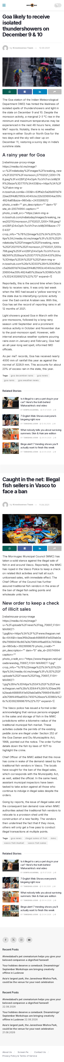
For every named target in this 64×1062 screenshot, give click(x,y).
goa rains (9, 380)
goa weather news (28, 380)
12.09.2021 (44, 48)
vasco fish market (14, 843)
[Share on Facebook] (25, 91)
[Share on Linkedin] (40, 91)
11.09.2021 (44, 504)
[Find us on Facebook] (5, 940)
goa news (42, 375)
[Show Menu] (4, 5)
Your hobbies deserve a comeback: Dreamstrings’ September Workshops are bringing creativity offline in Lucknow (31, 969)
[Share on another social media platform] (55, 91)
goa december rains (22, 375)
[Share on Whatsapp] (9, 91)
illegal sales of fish (36, 838)
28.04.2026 (46, 438)
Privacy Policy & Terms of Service (19, 1056)
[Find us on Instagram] (21, 940)
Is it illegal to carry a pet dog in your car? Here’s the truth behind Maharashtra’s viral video (39, 402)
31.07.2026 (46, 410)
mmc (53, 838)
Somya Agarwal (31, 410)
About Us (7, 1052)
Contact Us (40, 1052)
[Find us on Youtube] (29, 940)
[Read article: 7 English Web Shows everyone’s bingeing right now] (10, 420)
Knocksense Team (23, 48)
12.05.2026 (46, 424)
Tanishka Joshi (30, 424)
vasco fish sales (37, 843)
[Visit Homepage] (32, 5)
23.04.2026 (46, 452)
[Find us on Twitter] (13, 940)
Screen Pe (23, 1052)
